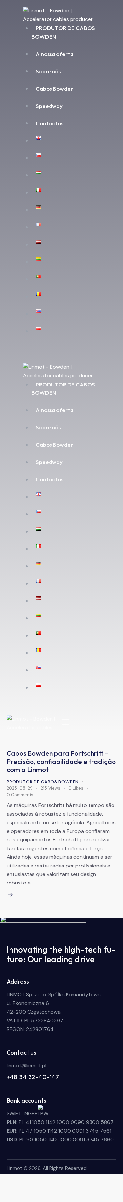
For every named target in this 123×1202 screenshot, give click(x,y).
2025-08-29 (20, 788)
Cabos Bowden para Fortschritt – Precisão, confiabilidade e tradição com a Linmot (61, 761)
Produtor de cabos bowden (43, 782)
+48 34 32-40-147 (33, 1077)
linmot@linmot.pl (26, 1065)
